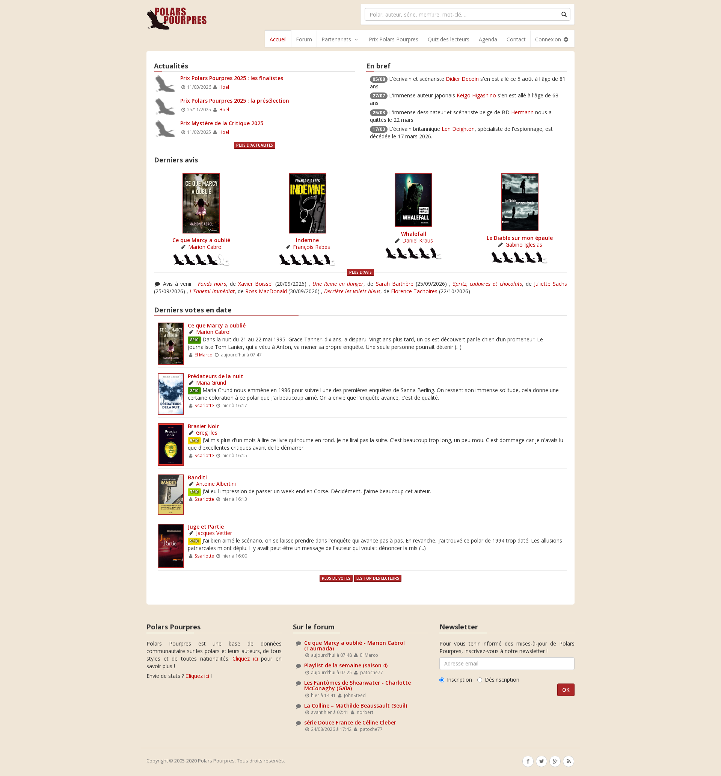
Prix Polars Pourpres (393, 39)
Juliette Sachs (550, 283)
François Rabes (311, 246)
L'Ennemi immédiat (212, 291)
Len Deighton (458, 128)
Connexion (549, 39)
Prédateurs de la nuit (215, 376)
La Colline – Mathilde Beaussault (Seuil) (355, 705)
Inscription (459, 679)
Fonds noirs (212, 283)
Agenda (488, 39)
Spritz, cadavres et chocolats (487, 283)
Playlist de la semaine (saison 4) (346, 665)
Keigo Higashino (476, 95)
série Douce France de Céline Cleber (350, 722)
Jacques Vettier (214, 533)
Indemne (307, 240)
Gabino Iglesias (523, 244)
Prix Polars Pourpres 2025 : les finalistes (231, 78)
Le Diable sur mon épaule (520, 237)
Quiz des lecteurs (448, 39)
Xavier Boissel (255, 283)
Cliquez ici (245, 658)
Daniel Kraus (417, 240)
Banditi (197, 477)
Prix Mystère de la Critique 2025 (221, 123)
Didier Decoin (462, 78)
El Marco (204, 355)
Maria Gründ (211, 382)
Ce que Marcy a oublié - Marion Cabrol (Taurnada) (354, 645)
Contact (516, 39)
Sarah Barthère (394, 283)
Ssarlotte (204, 405)
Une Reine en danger (338, 283)
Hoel (224, 87)
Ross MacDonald (266, 291)
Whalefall (413, 233)
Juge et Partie (206, 526)
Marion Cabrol (205, 246)
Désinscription (502, 679)
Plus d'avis (360, 272)
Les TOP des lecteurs (377, 578)
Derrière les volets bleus (352, 291)
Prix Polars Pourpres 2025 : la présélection (234, 100)
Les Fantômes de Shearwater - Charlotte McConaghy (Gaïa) (357, 685)
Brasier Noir (203, 426)
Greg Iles (206, 432)
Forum (304, 39)
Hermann (522, 112)
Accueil (278, 39)
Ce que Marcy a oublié (201, 240)
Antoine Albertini (216, 483)
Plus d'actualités (254, 145)
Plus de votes (336, 578)
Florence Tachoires (414, 291)
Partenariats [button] (336, 39)
